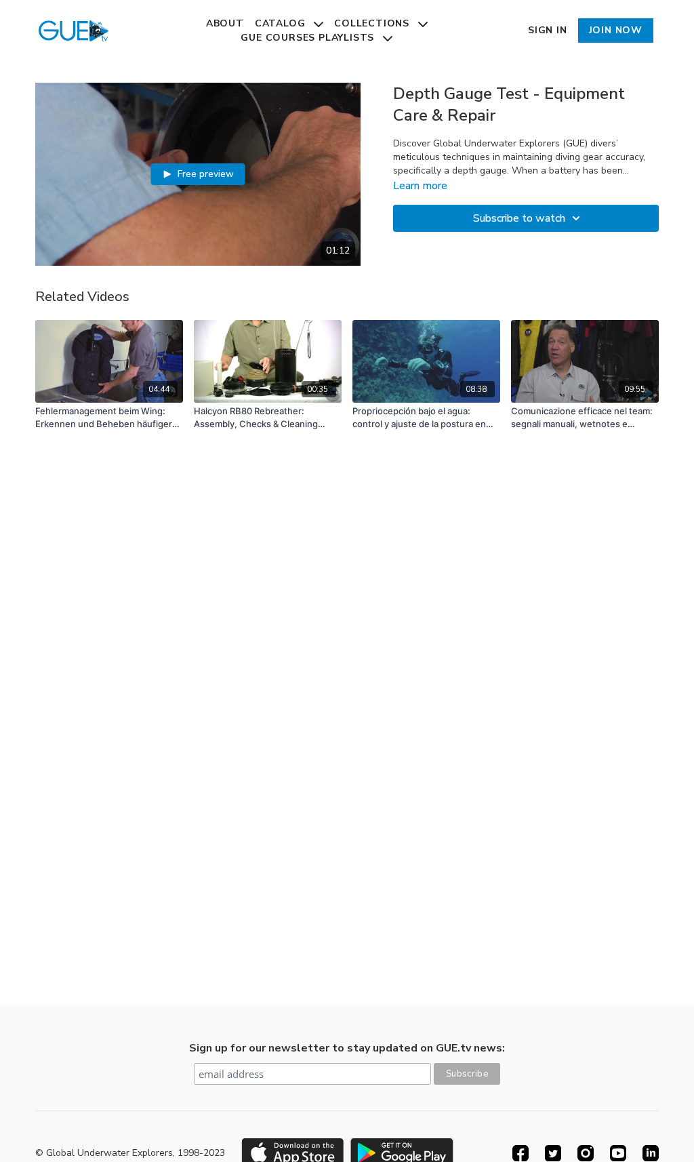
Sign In (547, 30)
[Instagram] (585, 1153)
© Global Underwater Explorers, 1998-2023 (130, 1153)
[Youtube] (618, 1153)
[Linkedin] (650, 1153)
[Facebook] (520, 1153)
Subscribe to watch (519, 218)
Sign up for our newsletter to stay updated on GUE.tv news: (347, 1048)
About (225, 23)
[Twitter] (553, 1153)
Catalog (281, 23)
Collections (373, 23)
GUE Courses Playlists (309, 37)
